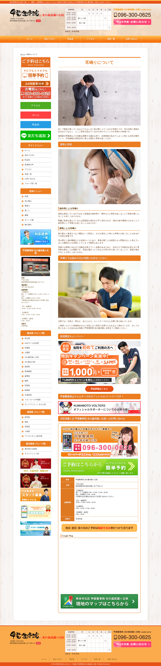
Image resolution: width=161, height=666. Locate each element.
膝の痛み (28, 225)
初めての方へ (50, 39)
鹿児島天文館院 (31, 449)
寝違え (27, 206)
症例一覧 (111, 39)
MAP (38, 21)
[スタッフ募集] (35, 500)
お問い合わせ (131, 39)
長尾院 (27, 427)
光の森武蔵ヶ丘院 (32, 357)
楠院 (26, 381)
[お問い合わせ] (35, 86)
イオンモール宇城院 (33, 400)
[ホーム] (37, 13)
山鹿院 (27, 352)
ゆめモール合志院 (32, 343)
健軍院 (27, 376)
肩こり (27, 210)
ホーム (30, 39)
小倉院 (27, 431)
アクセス (90, 39)
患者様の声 (29, 165)
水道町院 (28, 395)
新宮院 (27, 417)
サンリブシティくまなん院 (35, 404)
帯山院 (27, 338)
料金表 (70, 39)
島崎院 (27, 390)
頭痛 (26, 196)
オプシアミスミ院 (32, 454)
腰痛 (26, 215)
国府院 (27, 367)
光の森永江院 (30, 362)
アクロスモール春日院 (33, 436)
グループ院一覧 (31, 183)
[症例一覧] (35, 244)
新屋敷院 (28, 371)
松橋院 (27, 348)
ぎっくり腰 (29, 220)
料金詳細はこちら (99, 389)
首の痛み (28, 201)
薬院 (26, 422)
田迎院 (27, 385)
